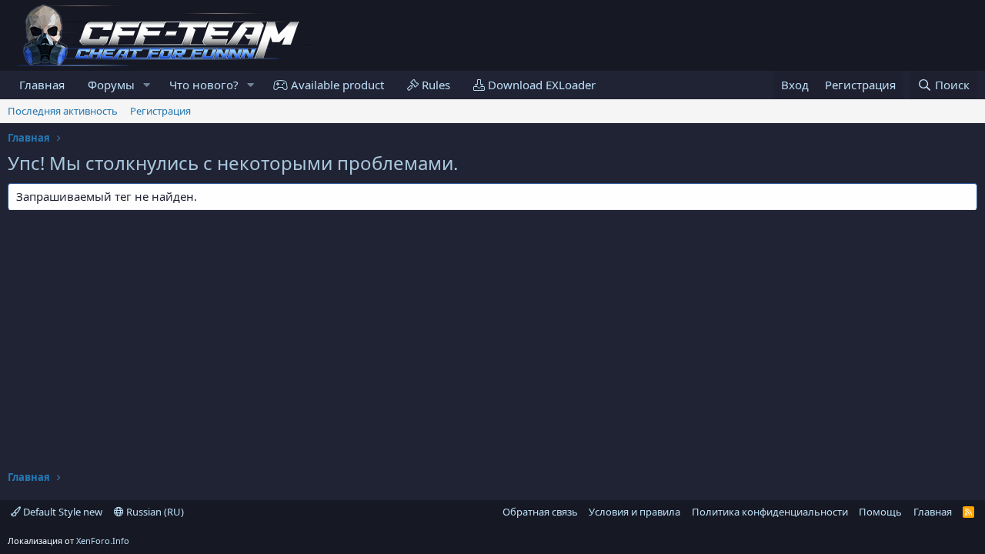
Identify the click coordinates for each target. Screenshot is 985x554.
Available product (336, 84)
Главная (42, 84)
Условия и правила (634, 512)
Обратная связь (540, 512)
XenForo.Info (102, 540)
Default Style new (61, 512)
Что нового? (204, 84)
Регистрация (160, 111)
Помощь (880, 512)
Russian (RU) (154, 512)
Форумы (111, 84)
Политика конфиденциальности (770, 512)
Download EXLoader (540, 84)
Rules (434, 84)
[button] (147, 85)
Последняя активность (63, 111)
